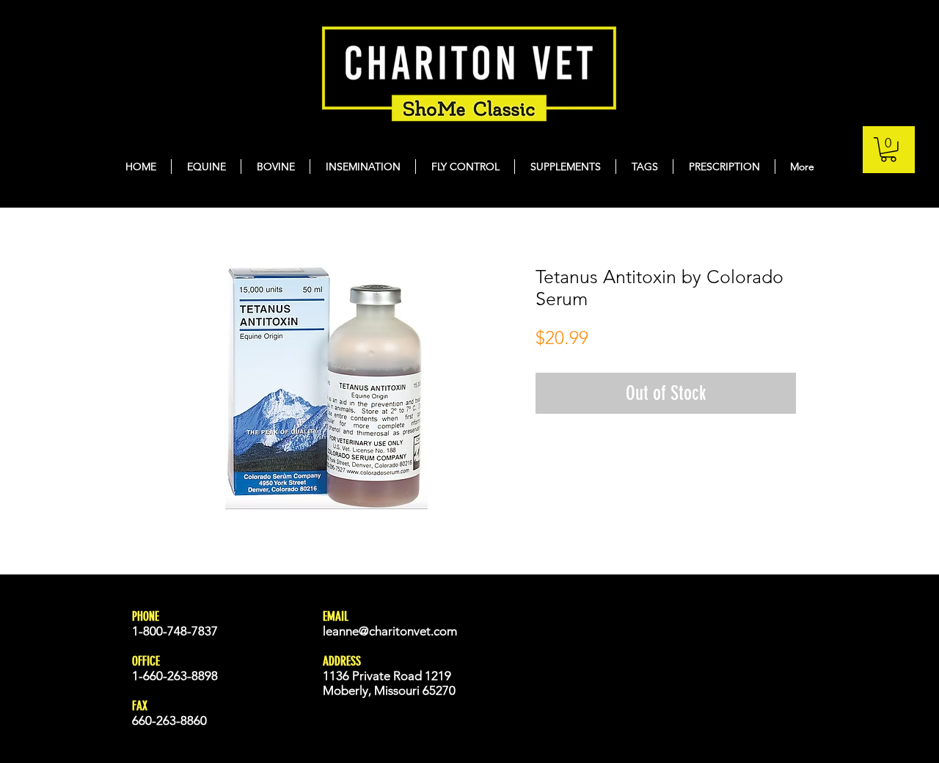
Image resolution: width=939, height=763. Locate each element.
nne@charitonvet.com (398, 631)
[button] (888, 149)
